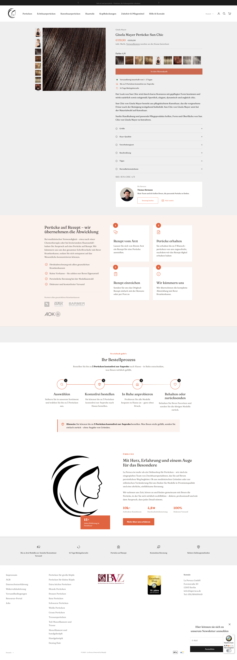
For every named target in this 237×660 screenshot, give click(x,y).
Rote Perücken (56, 598)
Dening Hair (55, 643)
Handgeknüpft (56, 638)
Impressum (11, 575)
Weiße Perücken (57, 607)
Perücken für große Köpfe (61, 575)
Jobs (8, 603)
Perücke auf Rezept (119, 553)
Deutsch (208, 14)
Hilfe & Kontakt (157, 13)
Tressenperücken (57, 617)
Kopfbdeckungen (107, 13)
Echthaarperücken (46, 13)
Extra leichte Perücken (60, 584)
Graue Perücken (57, 612)
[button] (38, 32)
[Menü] (233, 635)
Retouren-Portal (14, 598)
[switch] (228, 650)
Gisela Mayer (121, 30)
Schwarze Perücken (58, 603)
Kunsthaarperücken (70, 13)
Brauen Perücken (57, 593)
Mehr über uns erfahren (138, 522)
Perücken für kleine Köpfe (62, 579)
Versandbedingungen (16, 593)
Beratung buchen (148, 200)
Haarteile (89, 13)
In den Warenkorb (159, 71)
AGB (8, 579)
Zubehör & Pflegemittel (132, 13)
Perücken (27, 13)
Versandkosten (133, 44)
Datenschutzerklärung (17, 584)
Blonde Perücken (57, 589)
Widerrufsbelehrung (16, 589)
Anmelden (209, 649)
